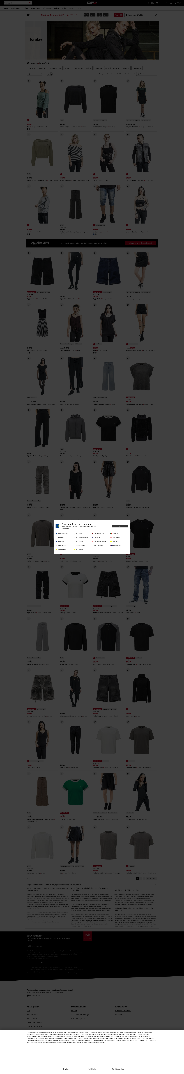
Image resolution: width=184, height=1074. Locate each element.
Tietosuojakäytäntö (99, 1042)
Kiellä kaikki (92, 1069)
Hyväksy (66, 1069)
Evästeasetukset (61, 1042)
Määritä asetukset (117, 1069)
